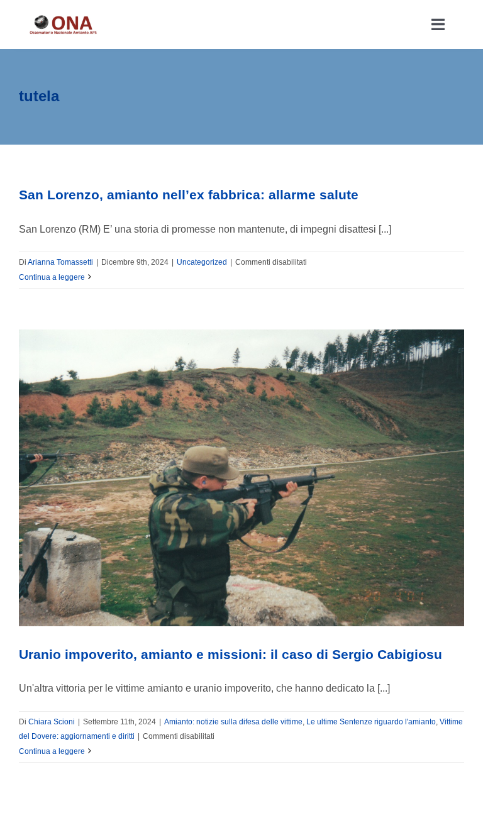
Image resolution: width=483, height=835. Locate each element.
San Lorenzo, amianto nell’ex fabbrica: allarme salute (188, 194)
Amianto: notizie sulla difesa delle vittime (233, 721)
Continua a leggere (52, 277)
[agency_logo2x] (64, 18)
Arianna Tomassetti (60, 262)
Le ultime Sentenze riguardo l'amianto (371, 721)
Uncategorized (202, 262)
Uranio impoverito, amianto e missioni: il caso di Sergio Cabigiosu (230, 654)
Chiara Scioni (51, 721)
